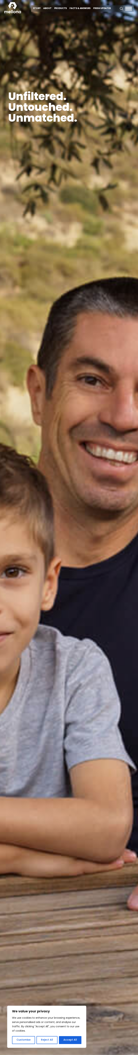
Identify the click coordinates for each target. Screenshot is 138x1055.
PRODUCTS (60, 8)
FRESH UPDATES (102, 8)
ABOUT (47, 8)
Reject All (47, 1040)
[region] (46, 1027)
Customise (24, 1040)
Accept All (70, 1040)
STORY (37, 8)
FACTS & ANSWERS (80, 8)
